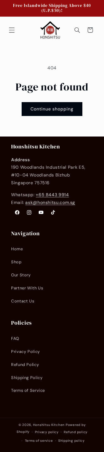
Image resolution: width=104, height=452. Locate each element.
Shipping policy (71, 441)
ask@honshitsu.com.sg (50, 202)
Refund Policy (25, 364)
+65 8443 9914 (52, 195)
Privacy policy (47, 432)
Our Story (21, 275)
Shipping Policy (26, 377)
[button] (11, 30)
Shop (16, 262)
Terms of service (39, 441)
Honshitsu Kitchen (49, 425)
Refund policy (75, 432)
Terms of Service (28, 390)
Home (17, 249)
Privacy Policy (25, 351)
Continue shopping (52, 109)
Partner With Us (27, 288)
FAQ (15, 338)
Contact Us (22, 301)
